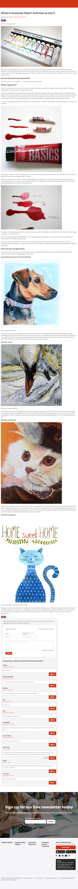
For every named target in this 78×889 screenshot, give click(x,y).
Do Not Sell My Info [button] (51, 878)
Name (7, 633)
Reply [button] (52, 674)
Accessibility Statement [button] (67, 878)
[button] (2, 20)
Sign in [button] (51, 629)
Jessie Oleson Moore (19, 17)
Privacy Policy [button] (39, 878)
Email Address (28, 634)
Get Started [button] (66, 847)
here (28, 623)
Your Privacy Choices (7, 880)
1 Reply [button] (46, 758)
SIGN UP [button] (51, 821)
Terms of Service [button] (28, 878)
